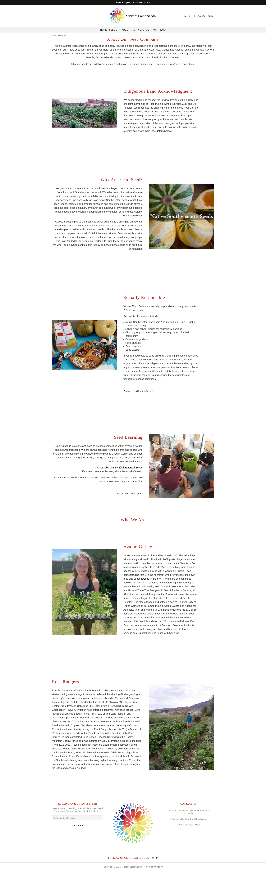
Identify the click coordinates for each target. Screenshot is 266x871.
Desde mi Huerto (151, 578)
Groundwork (201, 53)
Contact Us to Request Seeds (138, 391)
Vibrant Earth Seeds (133, 16)
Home (54, 35)
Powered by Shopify (153, 867)
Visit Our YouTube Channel (129, 493)
